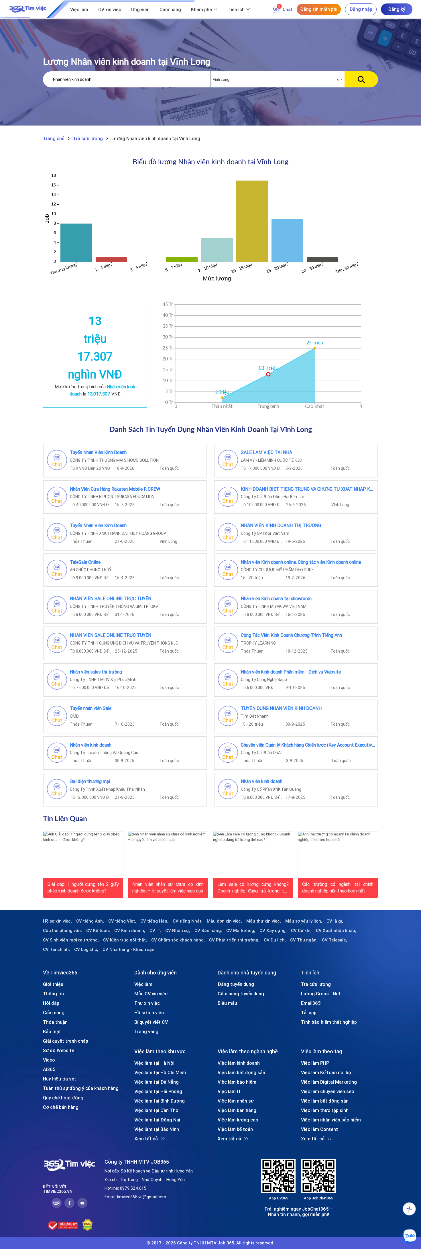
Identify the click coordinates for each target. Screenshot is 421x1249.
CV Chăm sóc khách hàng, (178, 940)
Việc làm (79, 9)
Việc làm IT (229, 1091)
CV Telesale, (334, 940)
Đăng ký (396, 9)
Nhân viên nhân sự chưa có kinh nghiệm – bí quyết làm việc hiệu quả (168, 887)
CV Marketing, (240, 930)
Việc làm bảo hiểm (237, 1081)
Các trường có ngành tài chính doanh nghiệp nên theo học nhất (337, 887)
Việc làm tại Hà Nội (154, 1063)
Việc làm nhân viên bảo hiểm (331, 1119)
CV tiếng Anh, (90, 921)
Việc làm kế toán (235, 1129)
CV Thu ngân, (304, 940)
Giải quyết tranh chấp (65, 1041)
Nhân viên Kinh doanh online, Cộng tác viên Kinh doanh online (301, 562)
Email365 (311, 1003)
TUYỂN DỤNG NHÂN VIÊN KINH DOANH (281, 708)
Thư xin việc (147, 1003)
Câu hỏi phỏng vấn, (62, 930)
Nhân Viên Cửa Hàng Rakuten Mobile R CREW (115, 489)
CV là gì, (334, 921)
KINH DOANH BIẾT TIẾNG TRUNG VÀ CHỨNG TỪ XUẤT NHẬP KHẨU (308, 489)
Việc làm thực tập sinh (325, 1110)
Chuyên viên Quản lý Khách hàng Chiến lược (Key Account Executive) (308, 745)
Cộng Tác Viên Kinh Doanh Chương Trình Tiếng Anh (291, 635)
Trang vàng (146, 1031)
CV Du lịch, (275, 940)
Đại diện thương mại (90, 781)
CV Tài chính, (56, 949)
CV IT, (155, 930)
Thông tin (53, 993)
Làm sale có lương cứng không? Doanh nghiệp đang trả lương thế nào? (253, 887)
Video (49, 1059)
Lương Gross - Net (321, 993)
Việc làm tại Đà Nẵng (156, 1081)
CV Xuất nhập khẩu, (336, 930)
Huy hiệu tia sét (59, 1078)
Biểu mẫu (227, 1003)
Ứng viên (140, 9)
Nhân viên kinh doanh (90, 745)
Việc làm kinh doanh (239, 1063)
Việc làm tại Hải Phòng (158, 1091)
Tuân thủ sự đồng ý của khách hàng (81, 1088)
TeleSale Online (85, 562)
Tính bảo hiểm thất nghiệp (329, 1022)
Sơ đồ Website (58, 1050)
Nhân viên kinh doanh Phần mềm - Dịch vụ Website (291, 672)
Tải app (308, 1012)
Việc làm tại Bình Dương (159, 1100)
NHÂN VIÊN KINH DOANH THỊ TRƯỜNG (281, 525)
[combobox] (277, 80)
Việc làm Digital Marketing (329, 1081)
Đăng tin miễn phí (318, 9)
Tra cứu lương (316, 984)
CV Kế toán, (98, 930)
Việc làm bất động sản (241, 1072)
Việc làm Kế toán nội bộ (326, 1072)
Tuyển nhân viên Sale (90, 708)
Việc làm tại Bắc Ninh (156, 1129)
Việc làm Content (319, 1129)
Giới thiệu (53, 984)
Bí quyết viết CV (151, 1022)
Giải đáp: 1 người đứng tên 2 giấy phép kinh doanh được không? (83, 887)
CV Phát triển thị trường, (234, 940)
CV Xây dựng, (273, 930)
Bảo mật (52, 1031)
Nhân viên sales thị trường (96, 672)
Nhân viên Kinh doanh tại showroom (276, 598)
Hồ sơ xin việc (149, 1012)
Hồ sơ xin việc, (57, 921)
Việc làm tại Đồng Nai (157, 1119)
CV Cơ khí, (301, 930)
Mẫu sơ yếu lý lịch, (303, 921)
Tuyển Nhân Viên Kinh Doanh (98, 452)
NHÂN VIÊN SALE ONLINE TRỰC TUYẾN (110, 598)
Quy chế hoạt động (63, 1097)
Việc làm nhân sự (236, 1100)
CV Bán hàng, (208, 930)
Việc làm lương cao (238, 1119)
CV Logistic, (86, 949)
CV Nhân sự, (177, 930)
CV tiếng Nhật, (187, 921)
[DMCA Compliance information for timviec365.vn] (87, 1225)
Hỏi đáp (51, 1003)
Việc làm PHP (315, 1063)
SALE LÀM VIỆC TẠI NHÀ (266, 452)
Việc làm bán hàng (237, 1110)
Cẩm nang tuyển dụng (241, 993)
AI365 (49, 1069)
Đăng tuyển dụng (236, 984)
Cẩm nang (170, 9)
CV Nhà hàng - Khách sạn (128, 949)
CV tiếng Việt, (122, 921)
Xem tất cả (146, 1138)
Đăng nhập (360, 9)
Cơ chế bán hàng (60, 1107)
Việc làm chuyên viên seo (327, 1091)
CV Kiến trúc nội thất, (125, 940)
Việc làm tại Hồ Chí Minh (160, 1072)
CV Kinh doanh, (129, 930)
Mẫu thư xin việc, (263, 921)
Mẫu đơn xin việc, (224, 921)
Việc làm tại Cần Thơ (156, 1110)
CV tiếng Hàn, (154, 921)
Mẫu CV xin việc (151, 993)
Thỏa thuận (55, 1022)
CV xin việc (109, 9)
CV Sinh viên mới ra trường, (71, 940)
